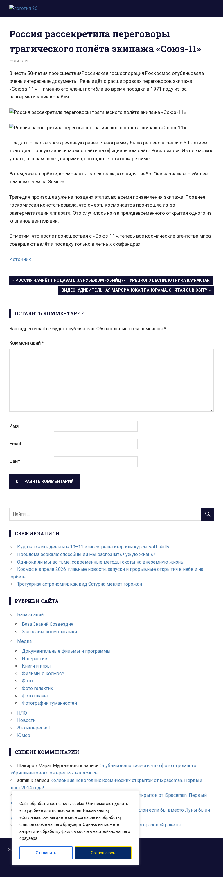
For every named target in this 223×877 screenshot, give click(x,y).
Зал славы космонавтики (49, 631)
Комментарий (26, 343)
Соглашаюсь (103, 853)
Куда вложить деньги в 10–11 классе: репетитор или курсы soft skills (93, 547)
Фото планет (35, 696)
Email (15, 443)
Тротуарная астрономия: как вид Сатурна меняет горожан (79, 584)
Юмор (23, 735)
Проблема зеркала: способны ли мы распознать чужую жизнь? (86, 554)
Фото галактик (37, 688)
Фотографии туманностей (49, 703)
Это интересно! (33, 728)
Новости (18, 60)
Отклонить (46, 853)
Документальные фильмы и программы (66, 651)
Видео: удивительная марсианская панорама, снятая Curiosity (134, 291)
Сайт (14, 461)
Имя (14, 426)
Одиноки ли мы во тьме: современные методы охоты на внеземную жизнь (100, 562)
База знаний (30, 614)
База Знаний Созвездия (47, 624)
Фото (27, 681)
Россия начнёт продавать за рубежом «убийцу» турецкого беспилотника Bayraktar (112, 281)
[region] (75, 827)
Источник (20, 259)
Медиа (24, 641)
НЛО (22, 713)
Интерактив (34, 658)
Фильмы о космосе (43, 673)
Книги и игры (36, 666)
